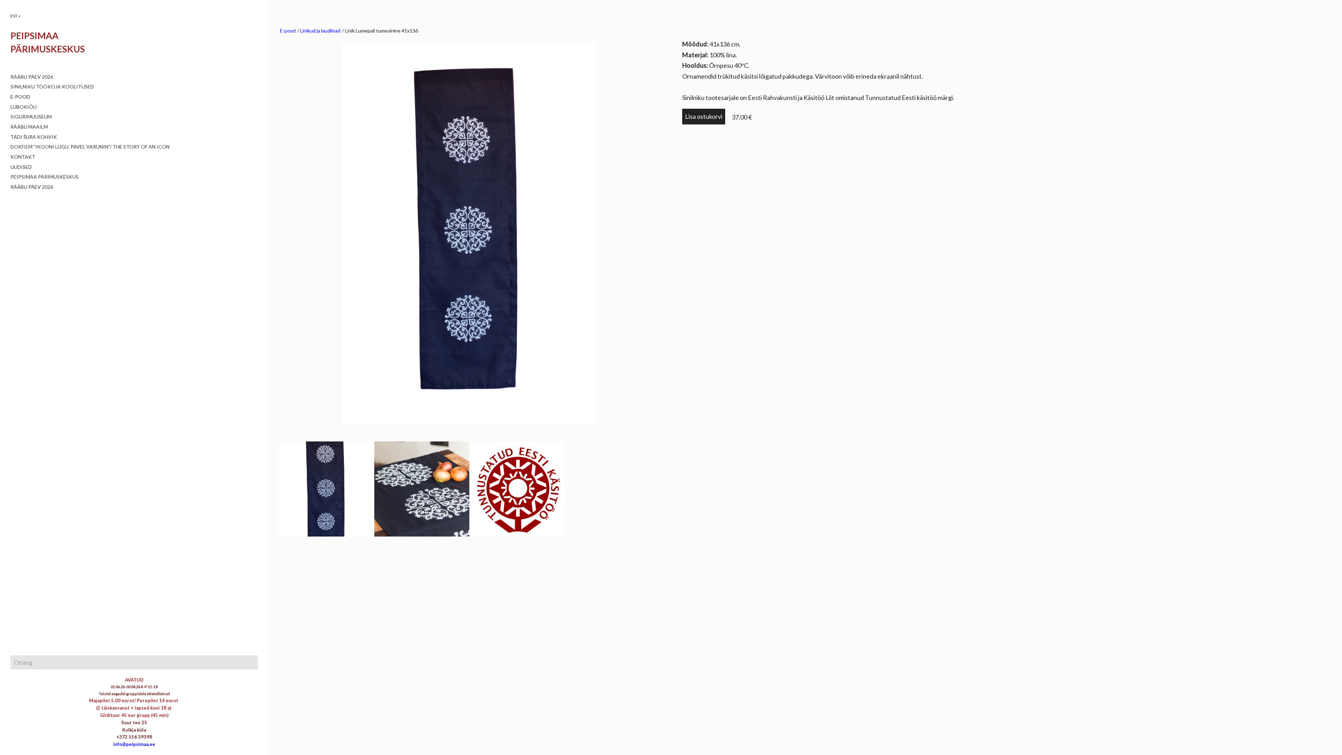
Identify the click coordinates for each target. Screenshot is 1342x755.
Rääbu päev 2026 (31, 77)
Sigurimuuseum (31, 117)
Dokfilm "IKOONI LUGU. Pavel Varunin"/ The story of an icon (89, 147)
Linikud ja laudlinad (320, 31)
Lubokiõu (23, 107)
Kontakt (22, 157)
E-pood (20, 97)
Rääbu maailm (29, 127)
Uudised (21, 167)
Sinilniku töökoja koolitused (52, 86)
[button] (15, 16)
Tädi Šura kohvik (33, 137)
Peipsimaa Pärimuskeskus (44, 177)
